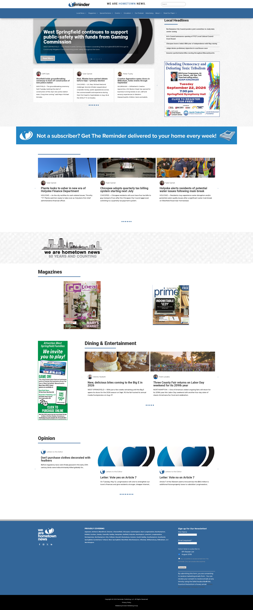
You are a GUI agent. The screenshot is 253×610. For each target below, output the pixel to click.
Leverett (148, 534)
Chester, (110, 531)
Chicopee (126, 531)
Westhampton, (134, 540)
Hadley (111, 534)
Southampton (152, 537)
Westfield (124, 540)
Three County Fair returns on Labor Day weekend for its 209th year (178, 384)
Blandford (102, 531)
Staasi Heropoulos (117, 472)
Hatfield (125, 534)
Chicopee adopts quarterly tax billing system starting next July (124, 190)
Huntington (140, 534)
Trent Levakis (164, 377)
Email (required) (185, 540)
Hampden (118, 534)
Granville (105, 534)
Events (117, 13)
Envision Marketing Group (130, 605)
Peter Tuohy (50, 74)
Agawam (88, 531)
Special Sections (105, 13)
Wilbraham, (161, 540)
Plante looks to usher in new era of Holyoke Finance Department (63, 190)
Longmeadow (157, 534)
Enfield (87, 534)
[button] (157, 85)
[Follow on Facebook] (39, 544)
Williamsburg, (152, 540)
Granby (99, 534)
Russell (118, 537)
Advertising (149, 13)
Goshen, (93, 534)
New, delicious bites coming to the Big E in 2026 (115, 384)
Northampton (100, 537)
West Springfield (115, 540)
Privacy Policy (126, 602)
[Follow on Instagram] (43, 544)
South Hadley (141, 537)
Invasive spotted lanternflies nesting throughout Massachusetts (190, 53)
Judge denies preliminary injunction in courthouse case (187, 48)
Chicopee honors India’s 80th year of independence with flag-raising (191, 44)
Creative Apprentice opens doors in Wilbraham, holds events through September (55, 81)
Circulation (127, 13)
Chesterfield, (118, 531)
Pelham (112, 537)
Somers (133, 537)
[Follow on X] (47, 544)
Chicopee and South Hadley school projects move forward (82, 35)
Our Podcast (139, 13)
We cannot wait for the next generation (189, 457)
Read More (48, 57)
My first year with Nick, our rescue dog (130, 477)
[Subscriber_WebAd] (126, 144)
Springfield (89, 540)
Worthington (89, 542)
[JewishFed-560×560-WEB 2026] (192, 116)
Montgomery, (89, 537)
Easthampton (160, 531)
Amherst (95, 531)
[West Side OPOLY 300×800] (53, 419)
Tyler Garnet (51, 183)
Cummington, (135, 531)
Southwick (161, 537)
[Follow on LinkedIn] (51, 544)
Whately (143, 540)
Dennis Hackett (99, 377)
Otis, (107, 537)
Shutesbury (125, 537)
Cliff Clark (89, 74)
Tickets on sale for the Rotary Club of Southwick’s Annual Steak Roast (136, 80)
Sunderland (97, 540)
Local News (80, 13)
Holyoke (132, 534)
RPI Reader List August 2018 (188, 553)
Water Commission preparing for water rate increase (95, 80)
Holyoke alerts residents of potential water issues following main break (183, 190)
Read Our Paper (169, 13)
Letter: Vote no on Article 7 (62, 477)
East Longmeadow (147, 531)
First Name (182, 532)
